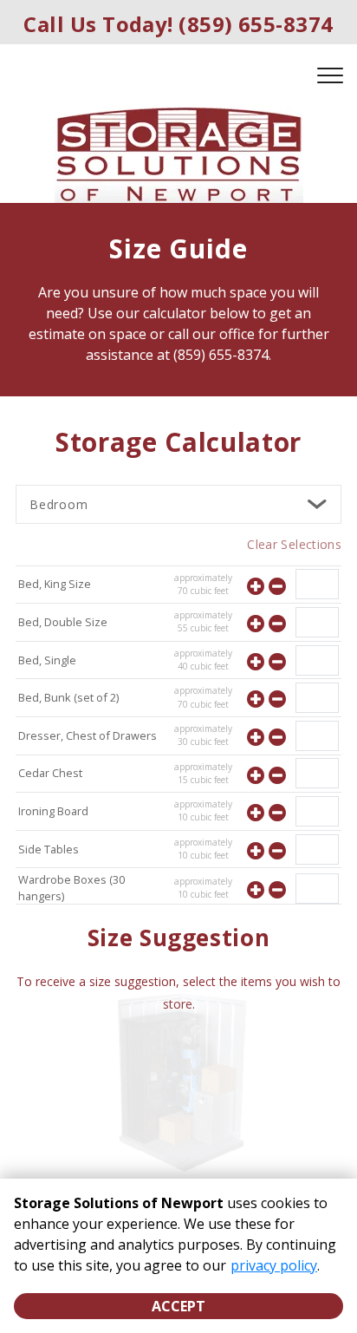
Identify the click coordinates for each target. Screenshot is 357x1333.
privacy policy (273, 1265)
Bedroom (58, 504)
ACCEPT (178, 1306)
